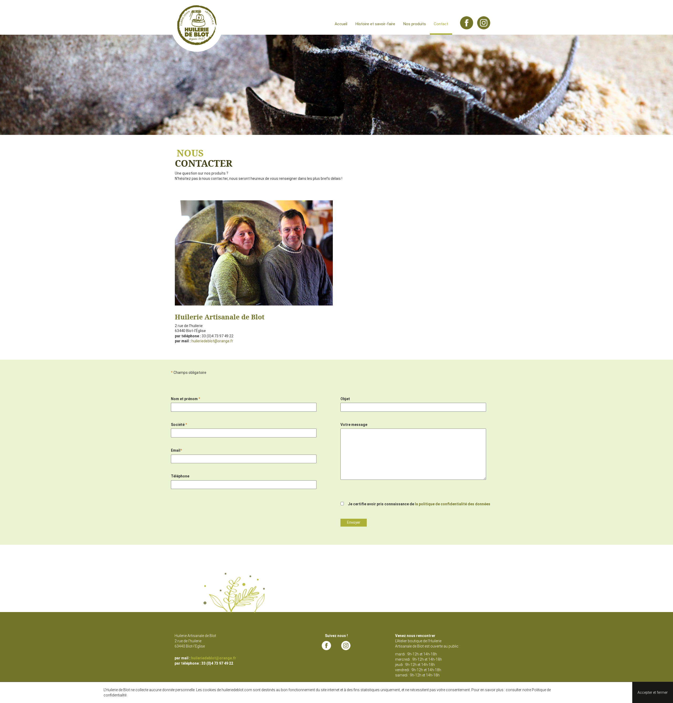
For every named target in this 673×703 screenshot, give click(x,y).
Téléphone (180, 476)
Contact (441, 24)
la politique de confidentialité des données (452, 504)
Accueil (341, 24)
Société (179, 424)
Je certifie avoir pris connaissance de (419, 504)
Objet (345, 399)
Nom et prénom (185, 399)
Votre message (353, 424)
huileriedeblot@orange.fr (212, 341)
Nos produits (414, 24)
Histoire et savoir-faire (375, 24)
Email (176, 450)
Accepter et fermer (653, 692)
